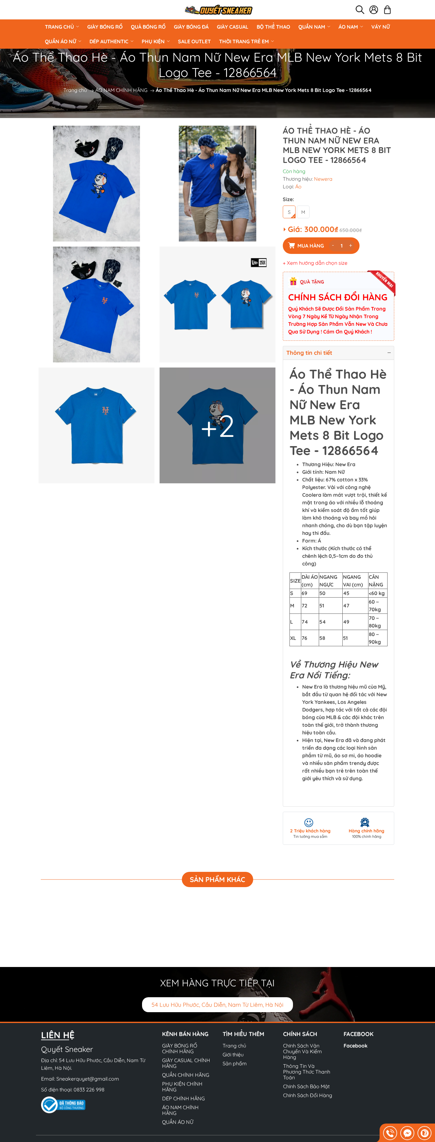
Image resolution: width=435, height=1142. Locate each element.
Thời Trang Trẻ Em (244, 41)
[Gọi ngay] (390, 1133)
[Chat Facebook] (407, 1133)
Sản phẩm (235, 1063)
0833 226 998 (89, 1089)
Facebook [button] (359, 1034)
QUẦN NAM (311, 27)
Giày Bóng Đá (191, 27)
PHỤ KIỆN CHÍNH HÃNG (182, 1087)
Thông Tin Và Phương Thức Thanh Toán (306, 1072)
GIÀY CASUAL (232, 27)
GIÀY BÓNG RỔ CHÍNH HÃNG (179, 1048)
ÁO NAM (348, 27)
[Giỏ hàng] (387, 10)
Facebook (355, 1045)
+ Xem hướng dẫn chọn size (315, 263)
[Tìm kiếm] (360, 10)
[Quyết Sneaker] (218, 9)
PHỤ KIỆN (153, 41)
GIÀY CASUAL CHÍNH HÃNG (186, 1063)
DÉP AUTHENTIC (108, 41)
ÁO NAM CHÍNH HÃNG (121, 90)
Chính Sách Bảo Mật (306, 1086)
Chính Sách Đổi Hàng (307, 1095)
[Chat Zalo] (424, 1133)
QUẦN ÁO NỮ (60, 41)
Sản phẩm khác (217, 879)
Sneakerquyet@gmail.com (87, 1078)
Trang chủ (59, 27)
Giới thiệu (233, 1054)
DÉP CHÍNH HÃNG (183, 1098)
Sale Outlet (194, 41)
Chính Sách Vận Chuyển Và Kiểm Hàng (302, 1051)
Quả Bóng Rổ (148, 27)
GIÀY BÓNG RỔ (105, 27)
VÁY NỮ (380, 27)
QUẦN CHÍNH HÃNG (185, 1075)
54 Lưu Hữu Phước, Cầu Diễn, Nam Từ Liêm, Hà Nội (217, 1004)
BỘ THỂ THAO (273, 27)
